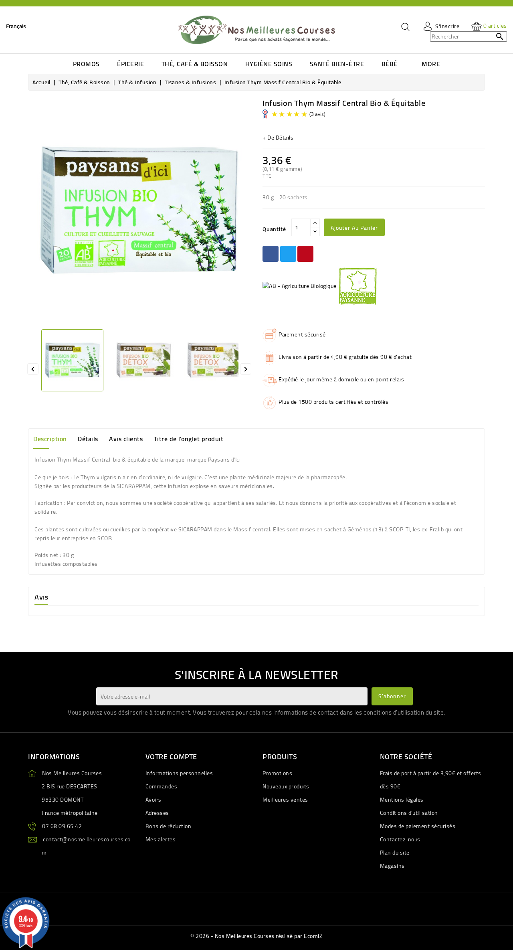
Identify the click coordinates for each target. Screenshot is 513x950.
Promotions (277, 773)
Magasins (392, 866)
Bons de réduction (168, 826)
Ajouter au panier (354, 228)
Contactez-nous (400, 839)
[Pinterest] (305, 254)
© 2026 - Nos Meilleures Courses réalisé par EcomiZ (256, 936)
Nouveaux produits (286, 786)
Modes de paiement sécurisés (418, 826)
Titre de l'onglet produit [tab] (189, 439)
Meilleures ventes (285, 799)
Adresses (157, 813)
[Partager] (271, 254)
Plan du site (395, 852)
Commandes (161, 786)
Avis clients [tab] (126, 439)
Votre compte (171, 756)
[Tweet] (288, 254)
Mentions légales (402, 799)
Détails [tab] (88, 439)
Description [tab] (50, 439)
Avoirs (153, 799)
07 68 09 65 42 (62, 826)
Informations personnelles (179, 773)
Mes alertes (160, 839)
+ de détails (278, 138)
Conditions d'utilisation (409, 813)
